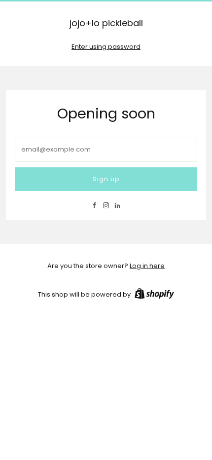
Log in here (147, 265)
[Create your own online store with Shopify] (154, 295)
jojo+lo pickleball (106, 23)
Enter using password (106, 46)
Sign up (106, 179)
